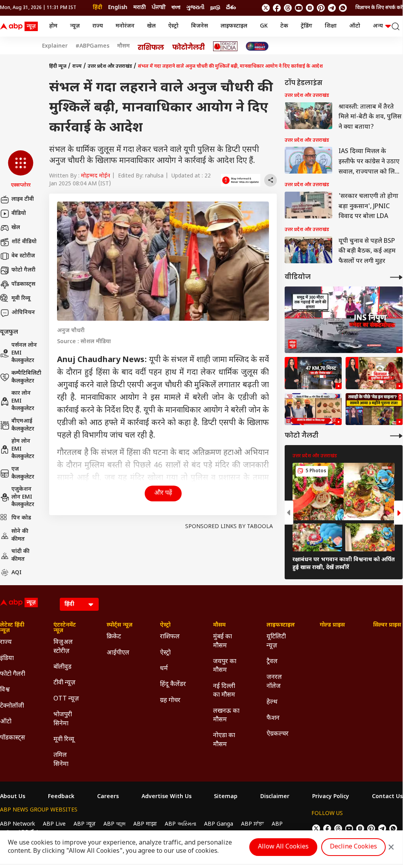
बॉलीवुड (62, 667)
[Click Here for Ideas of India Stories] (225, 46)
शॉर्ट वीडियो (24, 242)
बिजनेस (199, 26)
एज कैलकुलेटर (22, 473)
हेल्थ (272, 702)
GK (264, 26)
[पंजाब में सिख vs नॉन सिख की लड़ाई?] (313, 409)
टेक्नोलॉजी (12, 706)
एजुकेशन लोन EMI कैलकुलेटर (22, 497)
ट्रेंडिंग (306, 26)
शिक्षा (331, 26)
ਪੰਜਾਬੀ (159, 7)
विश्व (5, 690)
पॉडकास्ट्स (23, 284)
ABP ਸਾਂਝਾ (252, 824)
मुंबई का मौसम (222, 641)
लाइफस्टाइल (234, 26)
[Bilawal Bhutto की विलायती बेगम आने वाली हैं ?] (374, 373)
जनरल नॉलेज (274, 681)
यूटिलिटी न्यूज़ (276, 641)
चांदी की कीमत (20, 555)
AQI (16, 573)
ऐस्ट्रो (173, 26)
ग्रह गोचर (170, 701)
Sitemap (225, 797)
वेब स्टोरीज (23, 256)
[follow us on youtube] (299, 8)
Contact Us (387, 797)
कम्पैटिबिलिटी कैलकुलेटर (26, 377)
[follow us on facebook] (277, 8)
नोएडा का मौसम (224, 740)
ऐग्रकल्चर (278, 734)
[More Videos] (396, 277)
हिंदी (97, 7)
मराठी (139, 7)
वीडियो (18, 213)
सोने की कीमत (19, 535)
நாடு (215, 7)
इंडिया (7, 658)
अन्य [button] (378, 26)
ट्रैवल (272, 662)
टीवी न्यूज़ (64, 683)
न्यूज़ (75, 26)
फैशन (273, 718)
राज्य (97, 26)
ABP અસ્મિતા (180, 824)
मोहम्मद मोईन (95, 176)
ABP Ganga (218, 824)
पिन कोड (21, 518)
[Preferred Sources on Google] (240, 180)
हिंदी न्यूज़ (57, 66)
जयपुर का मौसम (224, 666)
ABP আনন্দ (114, 824)
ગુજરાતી (195, 7)
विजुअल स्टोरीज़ (63, 646)
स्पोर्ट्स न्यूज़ (119, 625)
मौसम (123, 46)
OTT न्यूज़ (66, 699)
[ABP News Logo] (20, 26)
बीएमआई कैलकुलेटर (22, 425)
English (117, 7)
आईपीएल (118, 653)
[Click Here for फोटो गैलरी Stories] (188, 46)
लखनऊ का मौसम (226, 715)
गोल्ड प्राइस (332, 625)
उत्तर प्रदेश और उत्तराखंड (110, 66)
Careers (108, 797)
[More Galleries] (396, 436)
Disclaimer (274, 797)
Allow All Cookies (283, 847)
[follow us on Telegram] (332, 8)
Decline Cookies (353, 847)
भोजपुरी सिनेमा (62, 719)
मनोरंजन (125, 26)
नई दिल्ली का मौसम (224, 690)
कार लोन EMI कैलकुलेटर (22, 401)
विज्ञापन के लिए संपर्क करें (379, 8)
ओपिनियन (23, 312)
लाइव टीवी (22, 199)
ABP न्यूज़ (85, 824)
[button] (21, 169)
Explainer (55, 46)
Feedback (61, 797)
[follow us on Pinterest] (321, 8)
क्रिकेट (114, 637)
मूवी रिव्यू (20, 298)
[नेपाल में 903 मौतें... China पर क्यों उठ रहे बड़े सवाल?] (374, 409)
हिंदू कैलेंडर (173, 684)
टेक (284, 26)
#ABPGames (92, 46)
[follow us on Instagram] (310, 8)
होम (53, 26)
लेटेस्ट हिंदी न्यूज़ (12, 628)
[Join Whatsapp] (343, 8)
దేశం (231, 7)
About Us (12, 797)
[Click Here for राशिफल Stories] (151, 46)
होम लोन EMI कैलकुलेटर (22, 449)
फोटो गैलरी (23, 270)
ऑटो (354, 26)
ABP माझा (145, 824)
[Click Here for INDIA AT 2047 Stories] (257, 46)
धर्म (164, 669)
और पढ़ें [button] (163, 493)
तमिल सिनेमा (60, 759)
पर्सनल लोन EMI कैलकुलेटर (24, 353)
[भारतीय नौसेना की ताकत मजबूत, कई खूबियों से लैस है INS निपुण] (344, 319)
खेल (151, 26)
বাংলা (175, 7)
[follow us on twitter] (266, 8)
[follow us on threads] (288, 8)
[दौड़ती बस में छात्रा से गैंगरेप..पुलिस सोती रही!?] (313, 373)
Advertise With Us (166, 797)
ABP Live (54, 824)
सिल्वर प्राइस (387, 625)
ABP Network (17, 824)
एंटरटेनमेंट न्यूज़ (64, 628)
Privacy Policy (330, 797)
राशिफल (170, 637)
